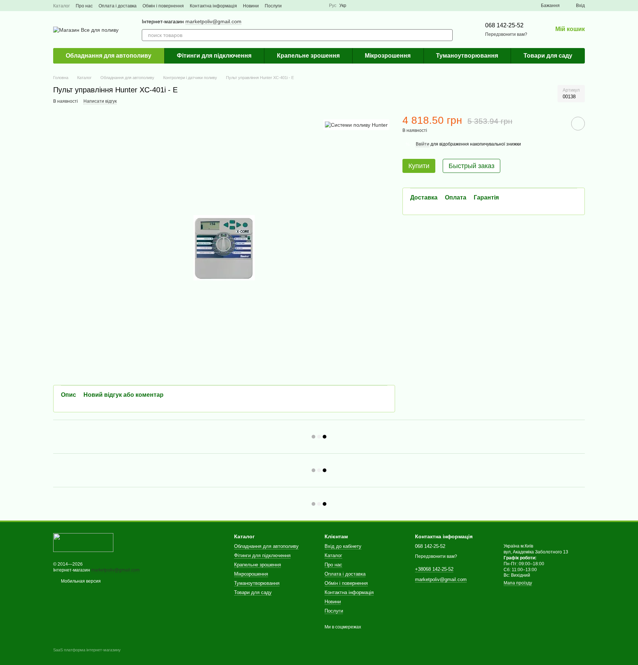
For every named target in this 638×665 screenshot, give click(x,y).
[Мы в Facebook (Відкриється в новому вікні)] (292, 5)
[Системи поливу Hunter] (356, 124)
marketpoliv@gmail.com (213, 21)
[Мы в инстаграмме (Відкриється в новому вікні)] (319, 5)
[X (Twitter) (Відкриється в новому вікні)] (310, 5)
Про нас (84, 5)
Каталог (61, 5)
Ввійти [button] (422, 144)
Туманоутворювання (467, 55)
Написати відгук (100, 101)
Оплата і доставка (118, 5)
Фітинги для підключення (214, 55)
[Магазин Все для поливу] (83, 542)
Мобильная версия (80, 581)
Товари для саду (548, 55)
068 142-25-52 (504, 25)
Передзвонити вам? (506, 34)
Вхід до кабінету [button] (343, 546)
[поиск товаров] (447, 35)
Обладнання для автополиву (108, 55)
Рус (332, 5)
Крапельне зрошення (308, 55)
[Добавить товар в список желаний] (578, 123)
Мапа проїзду (518, 583)
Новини (251, 5)
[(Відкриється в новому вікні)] (301, 5)
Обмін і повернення (163, 5)
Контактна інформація (213, 5)
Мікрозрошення (388, 55)
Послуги (273, 5)
